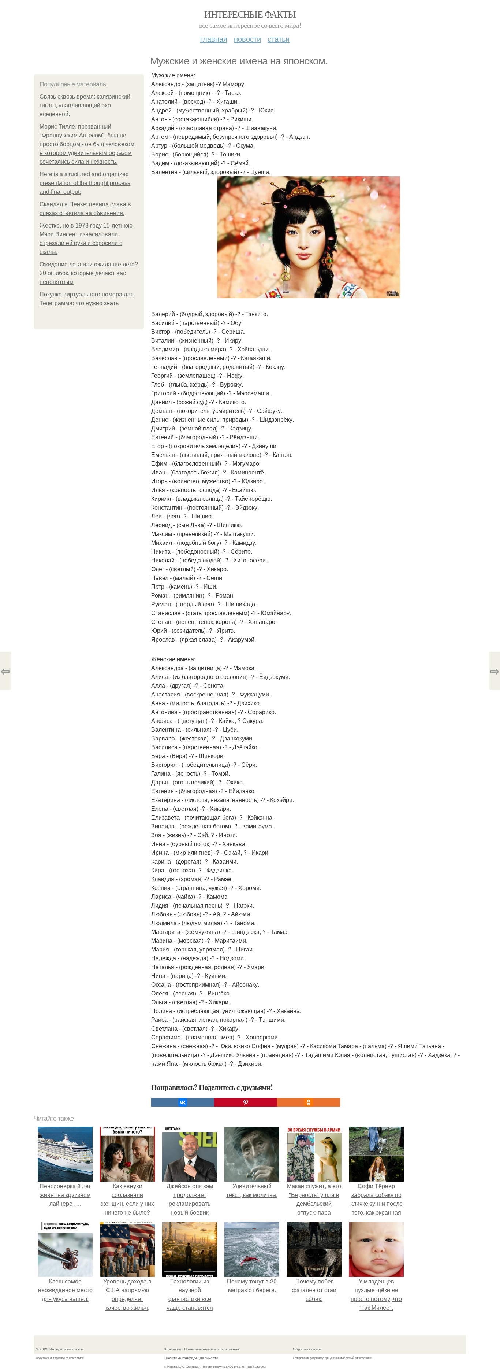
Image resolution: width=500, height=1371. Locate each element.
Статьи (279, 38)
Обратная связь (307, 1349)
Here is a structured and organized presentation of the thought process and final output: (85, 183)
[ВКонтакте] (182, 1102)
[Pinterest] (245, 1102)
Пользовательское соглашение (211, 1349)
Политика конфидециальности (191, 1357)
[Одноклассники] (308, 1102)
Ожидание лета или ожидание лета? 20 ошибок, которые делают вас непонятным (89, 273)
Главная (213, 38)
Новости (247, 38)
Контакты (172, 1349)
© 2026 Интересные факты (59, 1349)
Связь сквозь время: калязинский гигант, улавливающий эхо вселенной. (85, 105)
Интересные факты (249, 14)
